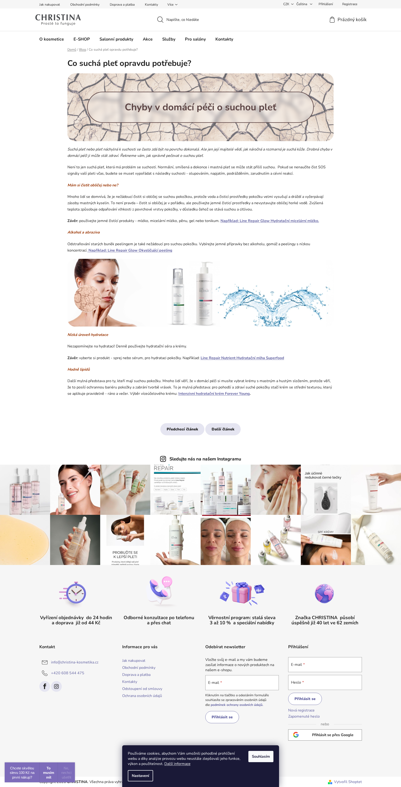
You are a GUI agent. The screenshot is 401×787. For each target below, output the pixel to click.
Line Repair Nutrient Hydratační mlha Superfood (242, 358)
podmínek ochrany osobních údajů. (237, 705)
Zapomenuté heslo (304, 716)
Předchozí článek (182, 429)
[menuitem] (52, 39)
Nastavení (140, 775)
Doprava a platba (122, 4)
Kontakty (151, 4)
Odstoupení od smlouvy (142, 688)
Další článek (223, 429)
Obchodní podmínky (84, 4)
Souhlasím (261, 756)
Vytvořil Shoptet (348, 781)
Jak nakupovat (49, 4)
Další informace (177, 763)
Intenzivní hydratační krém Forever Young (214, 393)
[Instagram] (56, 686)
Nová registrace (301, 710)
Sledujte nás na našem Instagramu (205, 459)
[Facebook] (44, 686)
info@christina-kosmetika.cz (74, 662)
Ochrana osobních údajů (142, 695)
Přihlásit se (222, 717)
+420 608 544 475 (67, 673)
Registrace (349, 4)
